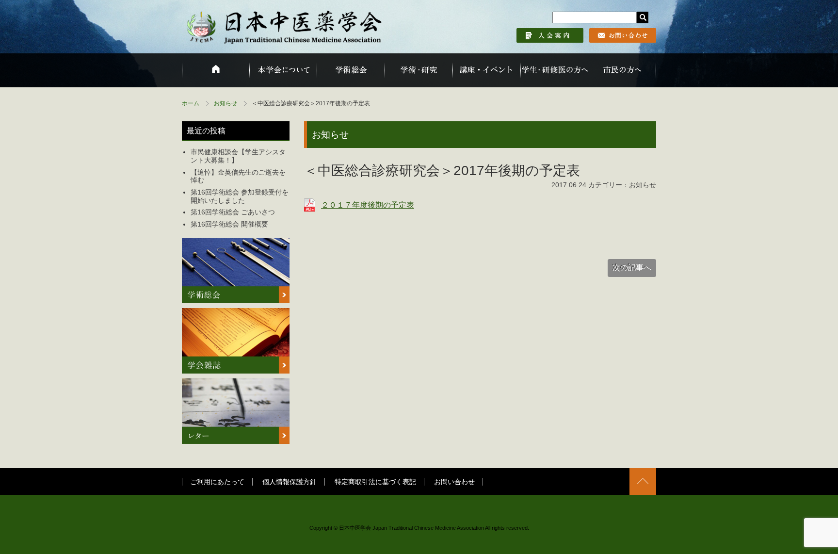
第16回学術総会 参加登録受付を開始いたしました (240, 196)
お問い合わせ (454, 482)
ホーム (190, 103)
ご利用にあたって (217, 482)
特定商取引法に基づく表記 (375, 482)
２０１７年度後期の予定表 (367, 205)
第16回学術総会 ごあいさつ (233, 212)
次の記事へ (631, 267)
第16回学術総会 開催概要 (229, 224)
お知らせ (225, 103)
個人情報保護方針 (289, 482)
